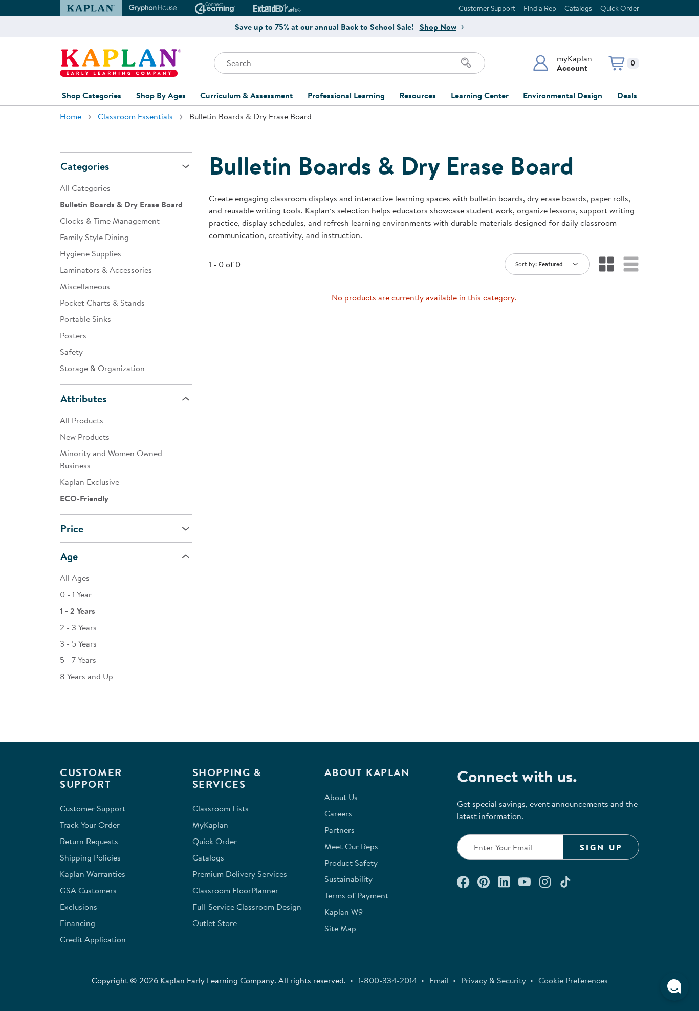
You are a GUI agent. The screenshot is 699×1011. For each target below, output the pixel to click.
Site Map (340, 928)
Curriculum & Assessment (246, 95)
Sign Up (601, 847)
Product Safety (351, 862)
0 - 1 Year (76, 594)
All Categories (85, 187)
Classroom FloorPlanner (235, 890)
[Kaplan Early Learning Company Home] (120, 63)
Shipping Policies (90, 857)
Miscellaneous (85, 286)
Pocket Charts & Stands (102, 302)
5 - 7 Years (78, 659)
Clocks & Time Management (110, 220)
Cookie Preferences (573, 980)
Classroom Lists (220, 808)
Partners (339, 829)
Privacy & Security (493, 980)
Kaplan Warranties (92, 873)
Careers (338, 813)
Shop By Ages (161, 95)
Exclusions (78, 906)
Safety (71, 351)
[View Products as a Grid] (606, 264)
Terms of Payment (356, 895)
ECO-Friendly (84, 498)
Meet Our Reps (351, 846)
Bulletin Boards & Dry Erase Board (121, 204)
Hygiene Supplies (90, 253)
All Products (81, 420)
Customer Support (486, 8)
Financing (77, 923)
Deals (627, 95)
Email (439, 980)
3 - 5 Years (78, 643)
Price (71, 528)
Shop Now (438, 26)
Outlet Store (214, 923)
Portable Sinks (85, 319)
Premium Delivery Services (239, 873)
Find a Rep (539, 8)
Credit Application (93, 939)
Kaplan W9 (343, 911)
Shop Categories (91, 95)
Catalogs (578, 8)
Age (69, 556)
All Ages (75, 578)
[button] (562, 63)
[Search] (466, 63)
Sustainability (348, 879)
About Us (341, 797)
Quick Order (619, 8)
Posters (73, 335)
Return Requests (89, 841)
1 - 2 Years (77, 610)
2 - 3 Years (78, 627)
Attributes (83, 398)
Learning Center (480, 95)
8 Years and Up (86, 676)
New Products (85, 436)
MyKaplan (210, 824)
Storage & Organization (102, 368)
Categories (84, 166)
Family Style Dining (94, 237)
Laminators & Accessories (106, 269)
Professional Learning (346, 95)
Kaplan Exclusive (89, 481)
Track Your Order (90, 824)
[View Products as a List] (631, 264)
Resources (417, 95)
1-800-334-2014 (387, 980)
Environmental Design (562, 95)
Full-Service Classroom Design (246, 906)
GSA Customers (88, 890)
